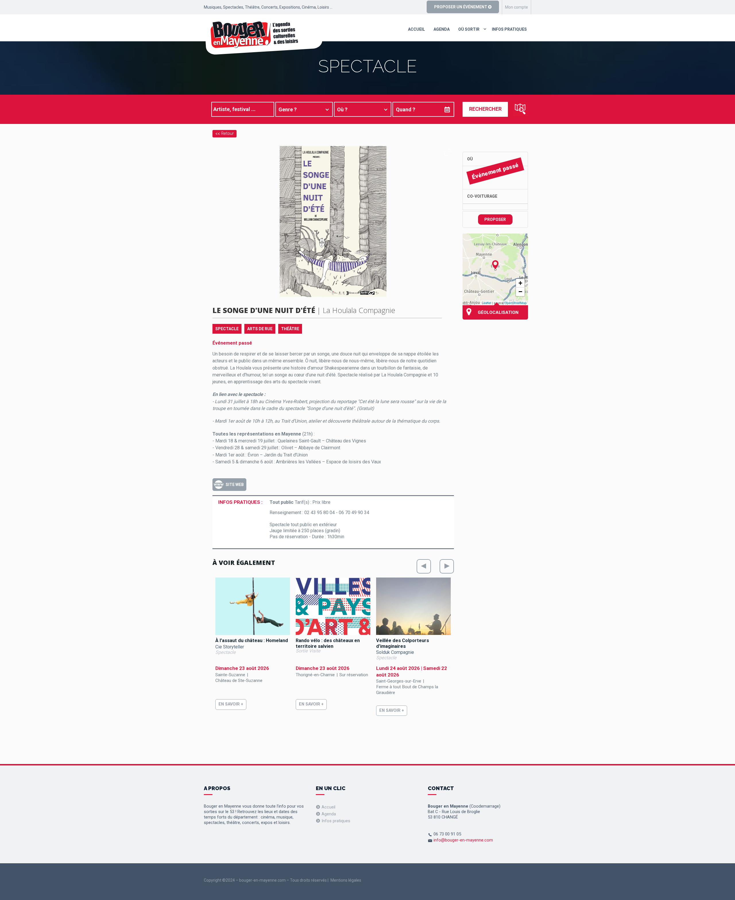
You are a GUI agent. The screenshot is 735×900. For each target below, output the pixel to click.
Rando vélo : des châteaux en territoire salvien (328, 643)
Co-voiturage (482, 196)
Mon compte (516, 7)
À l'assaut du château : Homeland (251, 640)
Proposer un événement (461, 7)
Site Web (235, 484)
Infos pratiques (509, 29)
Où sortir (468, 29)
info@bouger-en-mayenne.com (463, 840)
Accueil (416, 29)
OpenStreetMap (515, 302)
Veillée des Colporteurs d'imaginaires (402, 643)
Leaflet (486, 302)
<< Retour (224, 133)
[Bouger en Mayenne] (263, 38)
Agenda (442, 29)
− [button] (520, 291)
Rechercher (485, 109)
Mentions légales (345, 880)
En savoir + (230, 704)
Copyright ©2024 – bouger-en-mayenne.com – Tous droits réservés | (266, 880)
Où (470, 159)
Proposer (495, 219)
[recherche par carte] (520, 109)
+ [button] (520, 283)
